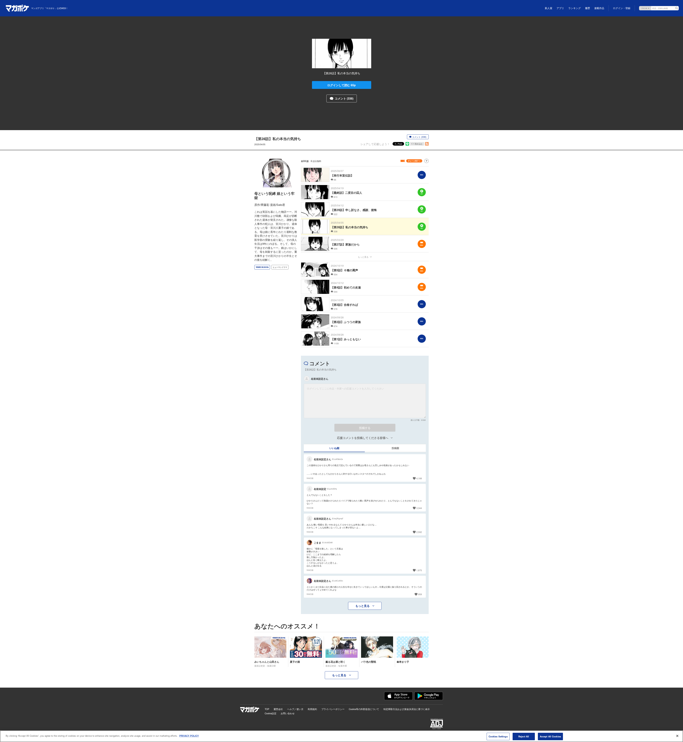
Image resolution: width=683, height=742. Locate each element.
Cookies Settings (498, 736)
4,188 (419, 478)
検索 (676, 8)
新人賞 (548, 8)
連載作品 (599, 8)
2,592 (419, 532)
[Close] (677, 736)
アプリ (560, 8)
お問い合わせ (288, 713)
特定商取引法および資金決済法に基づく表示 (406, 709)
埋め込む (418, 143)
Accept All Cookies (550, 736)
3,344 (419, 508)
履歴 (587, 8)
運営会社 (278, 709)
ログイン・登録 (621, 8)
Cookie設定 (270, 713)
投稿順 (395, 448)
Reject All (523, 736)
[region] (341, 736)
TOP (267, 709)
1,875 (419, 570)
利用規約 (312, 709)
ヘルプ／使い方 (295, 709)
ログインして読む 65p (341, 85)
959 (420, 594)
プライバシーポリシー (333, 709)
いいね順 (334, 448)
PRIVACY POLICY (189, 735)
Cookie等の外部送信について (364, 709)
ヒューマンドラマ (280, 267)
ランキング (574, 8)
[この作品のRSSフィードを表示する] (427, 144)
